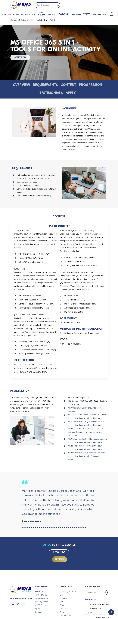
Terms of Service (42, 595)
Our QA (63, 609)
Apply (71, 93)
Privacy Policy (41, 591)
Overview (21, 85)
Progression (90, 85)
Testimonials (51, 93)
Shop (62, 612)
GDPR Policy (40, 605)
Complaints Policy (43, 598)
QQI (61, 595)
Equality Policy (41, 602)
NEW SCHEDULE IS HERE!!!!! (99, 594)
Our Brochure (65, 616)
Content (68, 85)
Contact (38, 612)
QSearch (63, 598)
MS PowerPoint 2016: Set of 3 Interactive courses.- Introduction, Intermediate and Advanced (85, 432)
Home (13, 20)
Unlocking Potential (68, 591)
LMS (62, 602)
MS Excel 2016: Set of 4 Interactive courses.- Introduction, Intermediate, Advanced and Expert (87, 456)
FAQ (62, 605)
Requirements (45, 85)
